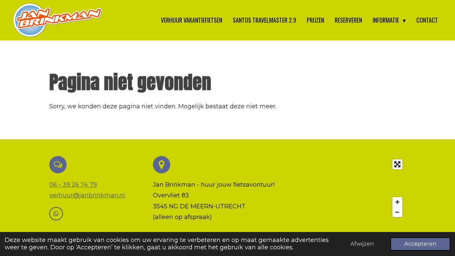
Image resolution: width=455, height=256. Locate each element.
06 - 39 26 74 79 (73, 184)
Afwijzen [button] (362, 243)
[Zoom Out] (397, 212)
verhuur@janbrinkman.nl (87, 195)
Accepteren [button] (420, 243)
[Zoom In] (397, 202)
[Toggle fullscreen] (397, 164)
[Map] (349, 188)
